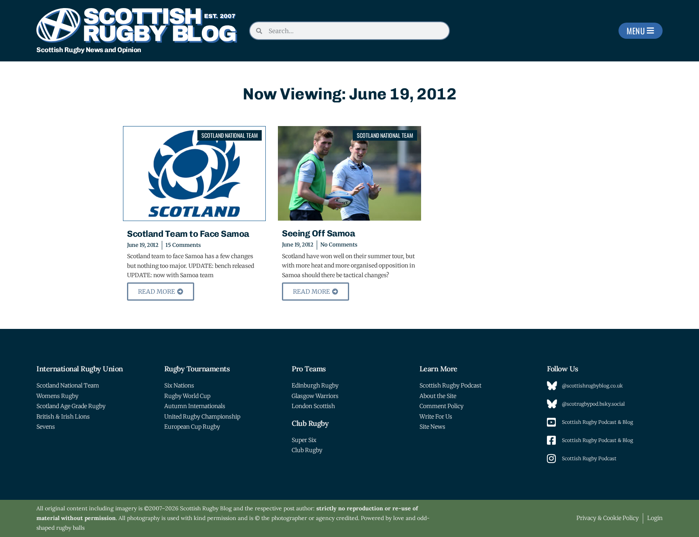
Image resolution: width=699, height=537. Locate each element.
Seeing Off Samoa (318, 233)
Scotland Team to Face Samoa (188, 233)
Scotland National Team (229, 135)
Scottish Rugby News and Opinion (88, 50)
